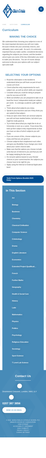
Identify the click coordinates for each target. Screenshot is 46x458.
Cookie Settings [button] (23, 432)
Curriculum (25, 24)
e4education (30, 422)
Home (4, 24)
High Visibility (23, 428)
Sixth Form (13, 24)
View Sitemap (23, 424)
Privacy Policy (23, 430)
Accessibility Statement (23, 426)
